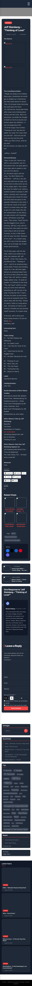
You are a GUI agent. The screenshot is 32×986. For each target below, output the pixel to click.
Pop (13, 813)
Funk (18, 799)
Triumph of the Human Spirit (16, 829)
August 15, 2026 (8, 970)
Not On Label (6, 813)
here (9, 321)
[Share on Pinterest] (20, 550)
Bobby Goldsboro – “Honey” (13, 759)
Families (17, 796)
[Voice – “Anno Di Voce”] (16, 901)
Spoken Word (6, 826)
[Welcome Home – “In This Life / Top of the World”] (16, 926)
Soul (13, 823)
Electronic (5, 796)
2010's (21, 783)
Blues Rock (24, 786)
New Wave (24, 809)
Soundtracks (19, 823)
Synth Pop (15, 826)
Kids (18, 809)
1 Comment (22, 34)
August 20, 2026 (8, 890)
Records (8, 22)
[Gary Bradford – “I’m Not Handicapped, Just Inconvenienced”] (16, 954)
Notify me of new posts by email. (16, 705)
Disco (20, 793)
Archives (5, 852)
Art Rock (17, 786)
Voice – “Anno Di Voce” (11, 746)
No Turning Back (9, 432)
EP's (12, 796)
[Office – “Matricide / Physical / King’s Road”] (16, 875)
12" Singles (20, 774)
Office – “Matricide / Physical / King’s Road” (17, 743)
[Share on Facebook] (7, 550)
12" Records (9, 774)
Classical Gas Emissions (12, 840)
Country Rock (24, 790)
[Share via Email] (7, 555)
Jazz (13, 809)
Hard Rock (7, 809)
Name (6, 677)
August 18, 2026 (8, 943)
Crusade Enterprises (10, 793)
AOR (12, 786)
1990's (15, 783)
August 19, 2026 (8, 915)
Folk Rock (12, 799)
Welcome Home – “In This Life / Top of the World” (17, 750)
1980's (7, 783)
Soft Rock (6, 823)
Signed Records (8, 820)
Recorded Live (8, 817)
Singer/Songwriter (20, 820)
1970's (16, 778)
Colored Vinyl (6, 790)
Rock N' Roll (23, 817)
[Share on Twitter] (12, 550)
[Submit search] (26, 731)
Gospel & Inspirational (15, 806)
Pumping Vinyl (7, 846)
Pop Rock (23, 813)
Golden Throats (8, 802)
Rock (16, 817)
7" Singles (18, 770)
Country (15, 790)
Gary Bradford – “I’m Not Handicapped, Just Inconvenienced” (16, 755)
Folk (24, 796)
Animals (6, 786)
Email (5, 683)
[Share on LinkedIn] (16, 550)
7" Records (7, 770)
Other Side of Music (10, 843)
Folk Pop (5, 799)
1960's (6, 779)
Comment (7, 660)
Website (6, 689)
